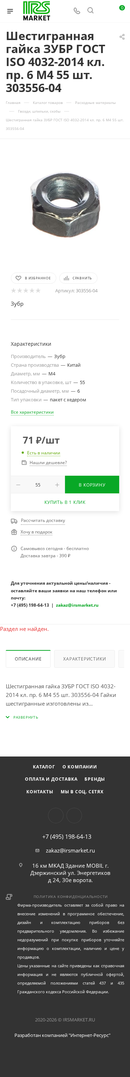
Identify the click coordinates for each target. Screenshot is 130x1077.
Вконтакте (56, 815)
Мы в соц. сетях (82, 792)
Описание (28, 659)
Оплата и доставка (51, 779)
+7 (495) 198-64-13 (66, 837)
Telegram (74, 815)
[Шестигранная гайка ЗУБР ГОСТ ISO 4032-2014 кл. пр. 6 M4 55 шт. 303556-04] (65, 205)
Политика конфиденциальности (71, 896)
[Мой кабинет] (104, 11)
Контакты (39, 792)
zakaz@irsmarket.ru (70, 850)
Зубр (17, 303)
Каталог (44, 767)
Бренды (94, 779)
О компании (79, 767)
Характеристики (84, 659)
